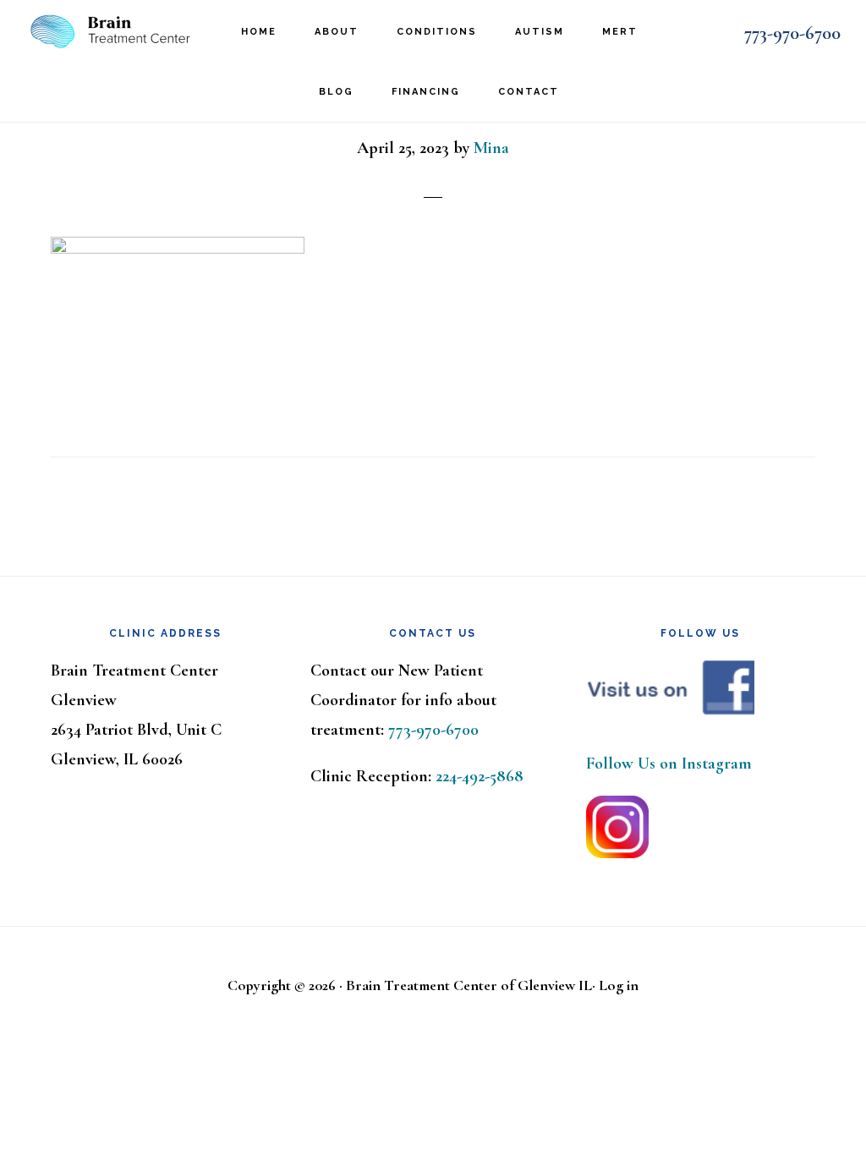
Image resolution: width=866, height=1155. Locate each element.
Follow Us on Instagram (669, 763)
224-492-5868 (479, 776)
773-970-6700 (792, 33)
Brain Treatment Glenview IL (110, 30)
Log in (619, 985)
